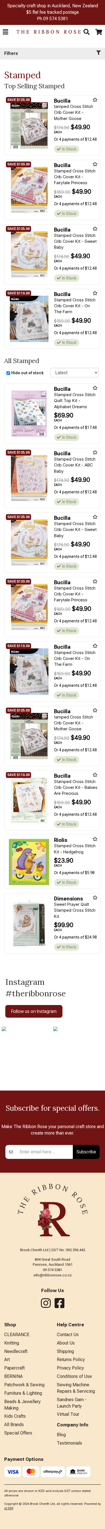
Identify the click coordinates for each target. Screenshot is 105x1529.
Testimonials (69, 1443)
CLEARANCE (16, 1334)
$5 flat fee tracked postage (52, 12)
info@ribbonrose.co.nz (53, 1275)
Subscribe (86, 1151)
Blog (61, 1434)
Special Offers (18, 1433)
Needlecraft (15, 1351)
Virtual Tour (68, 1414)
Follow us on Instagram (34, 1011)
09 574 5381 (55, 18)
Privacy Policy (70, 1368)
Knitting (11, 1343)
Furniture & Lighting (23, 1393)
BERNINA (13, 1376)
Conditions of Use (74, 1376)
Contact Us (68, 1334)
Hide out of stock (27, 373)
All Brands (14, 1424)
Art (7, 1359)
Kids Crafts (15, 1416)
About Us (66, 1343)
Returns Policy (71, 1359)
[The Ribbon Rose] (46, 32)
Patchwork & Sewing (24, 1384)
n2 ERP (8, 1508)
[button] (5, 32)
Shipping (65, 1351)
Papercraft (14, 1368)
